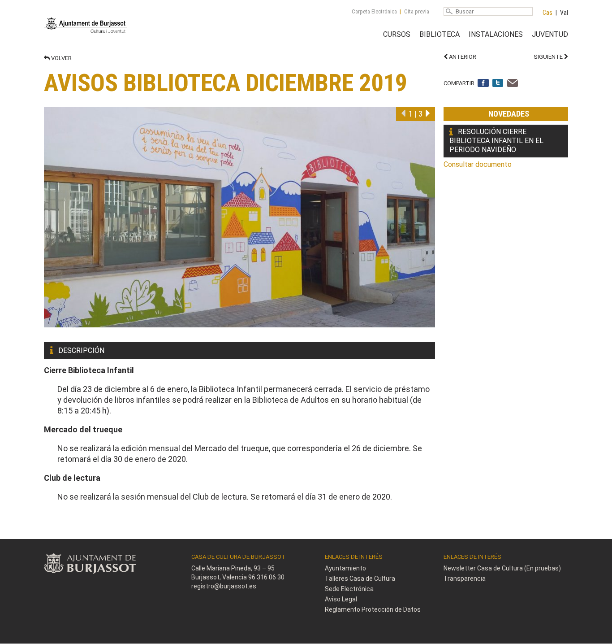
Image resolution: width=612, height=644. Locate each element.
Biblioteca (439, 34)
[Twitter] (498, 83)
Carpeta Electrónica (374, 11)
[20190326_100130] (239, 217)
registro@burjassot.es (223, 586)
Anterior (462, 56)
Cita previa (416, 11)
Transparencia (465, 578)
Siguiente (549, 56)
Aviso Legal (341, 599)
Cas (547, 12)
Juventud (550, 34)
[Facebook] (483, 83)
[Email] (512, 83)
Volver (61, 58)
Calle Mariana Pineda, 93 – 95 (233, 568)
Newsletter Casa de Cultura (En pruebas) (502, 568)
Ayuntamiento (345, 568)
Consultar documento (478, 164)
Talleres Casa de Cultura (360, 578)
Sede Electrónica (349, 588)
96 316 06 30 (266, 577)
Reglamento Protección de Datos (373, 609)
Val (564, 12)
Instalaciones (496, 34)
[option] (239, 217)
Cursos (396, 34)
